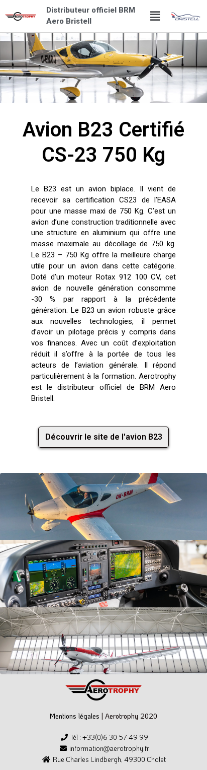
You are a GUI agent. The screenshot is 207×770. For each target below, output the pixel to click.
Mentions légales (74, 716)
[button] (155, 16)
